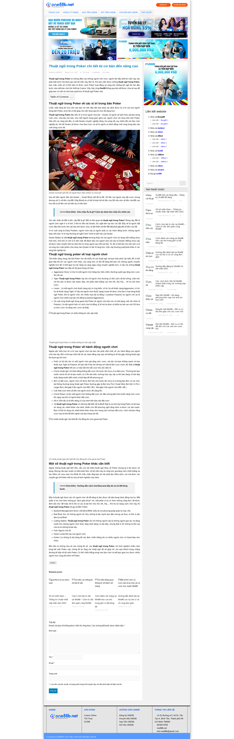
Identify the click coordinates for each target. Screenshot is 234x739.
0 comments (96, 72)
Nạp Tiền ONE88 (89, 12)
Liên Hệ (93, 737)
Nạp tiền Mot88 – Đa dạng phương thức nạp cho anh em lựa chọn (169, 297)
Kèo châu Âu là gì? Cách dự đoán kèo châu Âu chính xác (103, 212)
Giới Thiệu (69, 737)
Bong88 (164, 120)
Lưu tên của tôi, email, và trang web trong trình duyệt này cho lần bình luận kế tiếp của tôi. (86, 684)
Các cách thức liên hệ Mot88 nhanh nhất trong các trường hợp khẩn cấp (171, 283)
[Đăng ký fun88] (166, 83)
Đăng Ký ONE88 (70, 12)
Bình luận (52, 631)
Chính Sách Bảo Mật (81, 737)
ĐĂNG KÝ (163, 5)
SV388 (87, 722)
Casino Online (90, 715)
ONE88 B (60, 737)
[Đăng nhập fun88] (153, 49)
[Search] (183, 183)
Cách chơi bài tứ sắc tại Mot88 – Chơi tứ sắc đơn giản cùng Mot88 (82, 599)
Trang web (53, 674)
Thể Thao (88, 719)
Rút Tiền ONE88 (108, 12)
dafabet (161, 128)
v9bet (160, 166)
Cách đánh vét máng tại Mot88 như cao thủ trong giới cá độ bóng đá (169, 240)
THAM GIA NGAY (180, 5)
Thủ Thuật (146, 12)
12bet (160, 132)
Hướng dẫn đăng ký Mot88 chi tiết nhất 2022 (169, 267)
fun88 (160, 151)
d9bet (163, 139)
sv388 (159, 174)
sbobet (161, 170)
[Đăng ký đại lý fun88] (81, 27)
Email (52, 663)
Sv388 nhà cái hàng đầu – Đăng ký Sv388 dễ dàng (170, 196)
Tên (51, 657)
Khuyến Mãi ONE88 (128, 12)
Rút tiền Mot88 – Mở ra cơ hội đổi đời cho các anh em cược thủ (169, 326)
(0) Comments (172, 233)
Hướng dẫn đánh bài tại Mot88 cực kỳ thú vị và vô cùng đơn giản (128, 599)
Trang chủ (53, 12)
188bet (163, 158)
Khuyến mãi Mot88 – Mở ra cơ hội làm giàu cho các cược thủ (169, 310)
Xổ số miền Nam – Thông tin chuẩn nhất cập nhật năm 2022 (58, 599)
